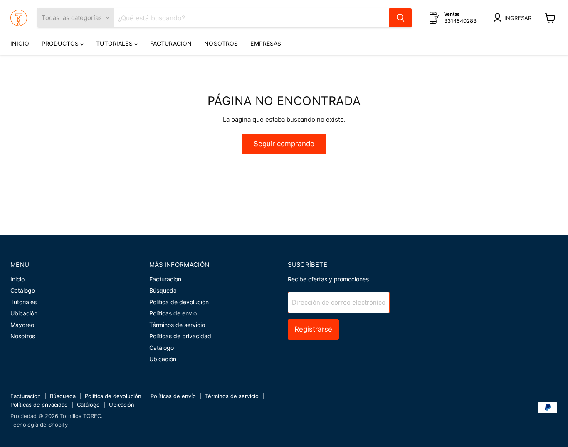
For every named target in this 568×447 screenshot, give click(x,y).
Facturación (171, 43)
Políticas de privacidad (180, 336)
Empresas (265, 43)
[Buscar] (400, 17)
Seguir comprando (284, 143)
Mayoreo (22, 324)
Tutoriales (115, 43)
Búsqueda (163, 290)
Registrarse (313, 329)
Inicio (19, 43)
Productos (61, 43)
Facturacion (165, 279)
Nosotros (221, 43)
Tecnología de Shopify (39, 424)
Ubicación (23, 313)
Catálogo (22, 290)
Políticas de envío (173, 313)
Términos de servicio (177, 324)
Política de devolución (179, 301)
